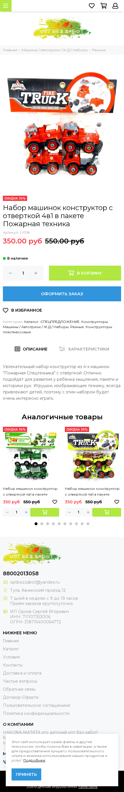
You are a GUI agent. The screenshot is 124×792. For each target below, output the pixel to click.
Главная (11, 641)
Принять (26, 774)
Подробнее (34, 760)
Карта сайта (87, 787)
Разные (77, 327)
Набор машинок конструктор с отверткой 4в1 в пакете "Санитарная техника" (30, 491)
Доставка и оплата (22, 673)
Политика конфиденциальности (36, 713)
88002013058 (21, 573)
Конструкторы (94, 321)
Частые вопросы (20, 681)
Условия (11, 657)
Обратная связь (19, 689)
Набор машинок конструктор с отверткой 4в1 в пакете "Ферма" (92, 491)
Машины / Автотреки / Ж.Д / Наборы (36, 327)
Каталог (31, 321)
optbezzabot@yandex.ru (35, 582)
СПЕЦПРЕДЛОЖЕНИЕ (60, 321)
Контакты (12, 665)
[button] (36, 523)
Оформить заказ (62, 293)
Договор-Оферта (20, 697)
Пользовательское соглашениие (36, 705)
